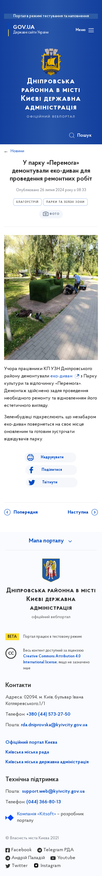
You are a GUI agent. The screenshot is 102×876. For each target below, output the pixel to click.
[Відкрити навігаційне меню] (91, 30)
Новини (17, 151)
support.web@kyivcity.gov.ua (53, 791)
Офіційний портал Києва (31, 742)
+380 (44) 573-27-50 (48, 714)
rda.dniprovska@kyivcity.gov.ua (54, 725)
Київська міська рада (27, 752)
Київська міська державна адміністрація (47, 762)
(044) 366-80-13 (43, 802)
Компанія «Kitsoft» (36, 814)
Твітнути (49, 482)
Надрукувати (52, 457)
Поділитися (52, 470)
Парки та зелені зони (65, 202)
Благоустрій (27, 202)
